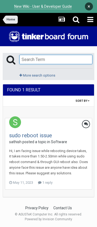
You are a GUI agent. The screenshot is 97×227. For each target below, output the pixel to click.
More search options (38, 75)
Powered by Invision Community (48, 219)
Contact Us (62, 208)
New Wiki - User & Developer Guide (43, 6)
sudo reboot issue (30, 135)
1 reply (47, 183)
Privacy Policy (36, 208)
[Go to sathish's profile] (15, 122)
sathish (15, 142)
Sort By (81, 100)
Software (59, 142)
